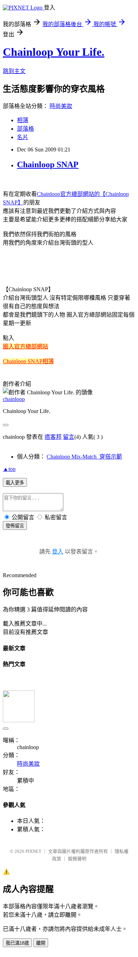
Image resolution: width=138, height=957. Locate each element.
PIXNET (33, 851)
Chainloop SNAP (48, 164)
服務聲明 (77, 858)
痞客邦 (53, 437)
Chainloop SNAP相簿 (28, 361)
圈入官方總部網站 (25, 346)
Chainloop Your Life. (53, 52)
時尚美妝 (61, 106)
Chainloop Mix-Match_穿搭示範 (84, 457)
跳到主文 (14, 71)
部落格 (25, 129)
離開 (40, 943)
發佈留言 (15, 525)
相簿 (22, 120)
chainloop (14, 399)
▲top (9, 469)
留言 (68, 437)
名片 (22, 137)
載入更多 (15, 482)
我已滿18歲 (17, 943)
